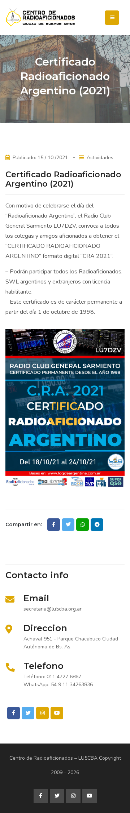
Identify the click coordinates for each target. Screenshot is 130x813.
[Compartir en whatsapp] (82, 524)
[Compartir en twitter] (68, 524)
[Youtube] (57, 713)
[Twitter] (28, 713)
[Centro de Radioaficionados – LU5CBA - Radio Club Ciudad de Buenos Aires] (65, 17)
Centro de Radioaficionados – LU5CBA (53, 758)
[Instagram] (42, 713)
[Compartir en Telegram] (97, 524)
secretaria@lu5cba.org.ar (52, 609)
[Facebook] (13, 713)
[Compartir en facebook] (53, 524)
